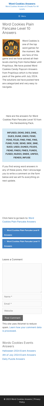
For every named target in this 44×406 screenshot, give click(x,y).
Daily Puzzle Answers (13, 359)
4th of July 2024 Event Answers (19, 355)
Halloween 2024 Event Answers (19, 350)
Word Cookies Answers (22, 3)
